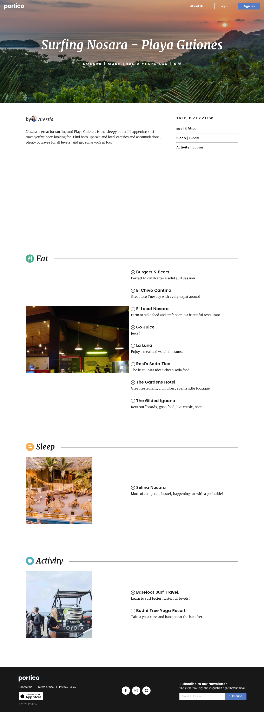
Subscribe (235, 696)
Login (223, 6)
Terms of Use (46, 687)
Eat (179, 129)
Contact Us (26, 687)
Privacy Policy (67, 687)
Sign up (249, 6)
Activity (182, 147)
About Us (197, 6)
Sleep (181, 138)
